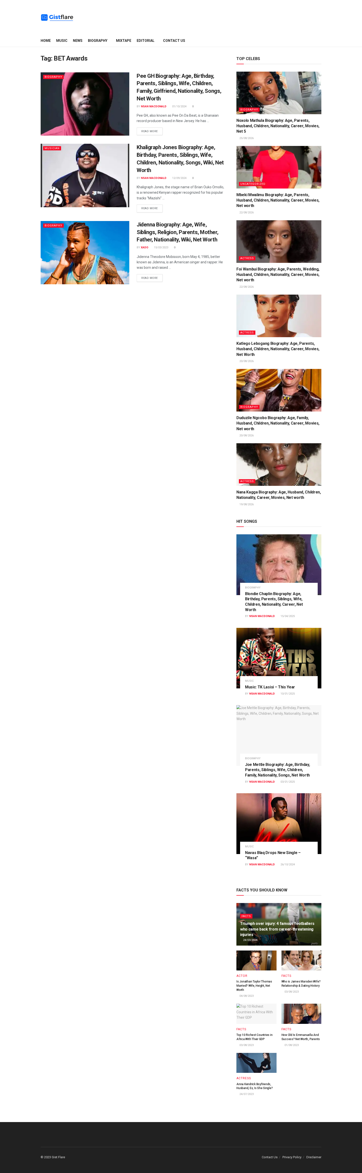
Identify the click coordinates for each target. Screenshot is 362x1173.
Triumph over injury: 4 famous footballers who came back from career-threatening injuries (277, 929)
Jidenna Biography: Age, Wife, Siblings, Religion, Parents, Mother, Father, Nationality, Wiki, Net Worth (177, 232)
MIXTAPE (123, 41)
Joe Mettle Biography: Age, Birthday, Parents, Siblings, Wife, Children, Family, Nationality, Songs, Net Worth (277, 769)
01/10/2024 (178, 106)
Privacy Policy (291, 1157)
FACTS (246, 916)
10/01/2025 (287, 693)
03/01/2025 (287, 781)
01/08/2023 (291, 1045)
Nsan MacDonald (153, 106)
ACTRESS (247, 258)
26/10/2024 (287, 864)
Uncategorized (252, 184)
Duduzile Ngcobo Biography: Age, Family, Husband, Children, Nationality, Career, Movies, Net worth (277, 423)
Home (46, 41)
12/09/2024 (178, 178)
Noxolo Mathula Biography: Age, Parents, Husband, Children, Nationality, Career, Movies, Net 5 (277, 126)
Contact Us (174, 41)
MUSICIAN (52, 148)
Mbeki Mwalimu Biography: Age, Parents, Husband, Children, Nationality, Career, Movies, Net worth (277, 200)
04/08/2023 (246, 996)
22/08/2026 (246, 212)
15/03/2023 (160, 247)
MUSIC (61, 41)
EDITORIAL (145, 41)
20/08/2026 (246, 361)
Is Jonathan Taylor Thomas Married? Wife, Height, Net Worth (254, 986)
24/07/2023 (246, 1094)
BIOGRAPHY (97, 41)
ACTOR (241, 975)
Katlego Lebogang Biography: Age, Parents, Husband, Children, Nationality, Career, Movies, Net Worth (277, 349)
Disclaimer (313, 1157)
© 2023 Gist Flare (53, 1157)
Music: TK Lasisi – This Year (270, 687)
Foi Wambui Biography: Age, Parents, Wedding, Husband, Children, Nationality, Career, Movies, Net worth (277, 275)
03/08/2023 (291, 991)
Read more (149, 131)
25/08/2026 (246, 138)
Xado (144, 247)
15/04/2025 (287, 616)
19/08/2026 (246, 504)
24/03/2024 (249, 940)
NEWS (77, 41)
